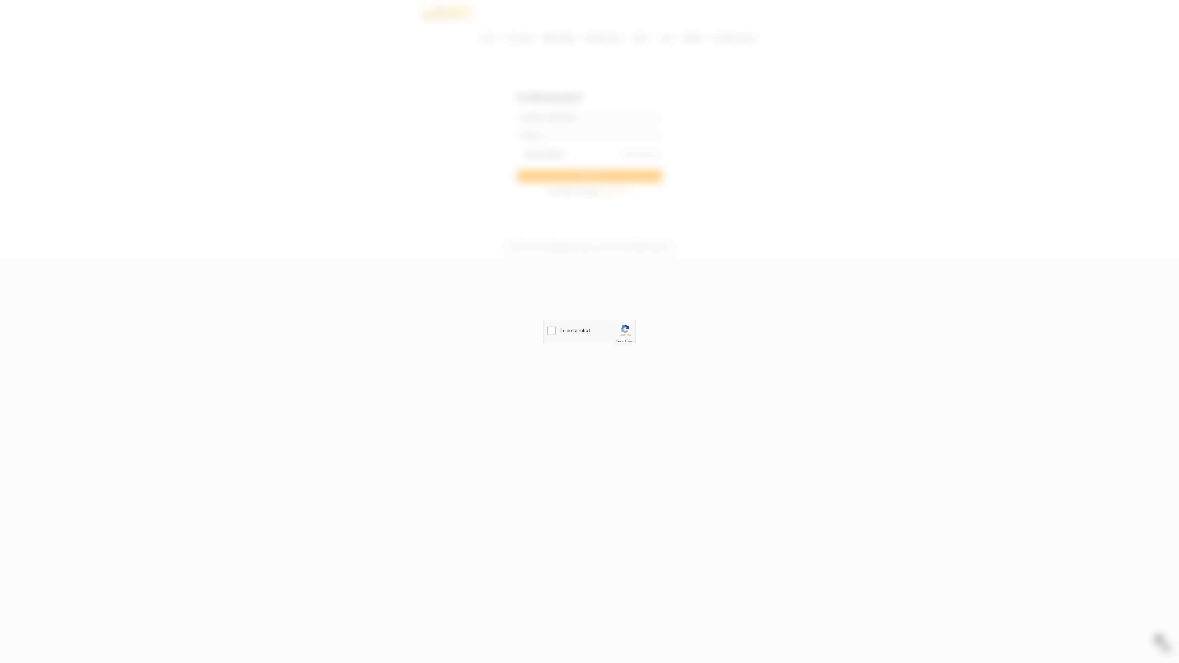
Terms (628, 341)
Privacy (619, 341)
